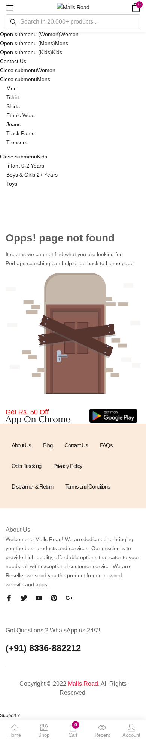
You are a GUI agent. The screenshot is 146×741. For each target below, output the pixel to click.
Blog (47, 445)
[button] (134, 7)
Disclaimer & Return (32, 486)
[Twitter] (24, 598)
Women (69, 34)
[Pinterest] (54, 598)
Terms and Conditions (87, 486)
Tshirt (12, 97)
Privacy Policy (68, 466)
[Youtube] (39, 598)
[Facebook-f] (9, 598)
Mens (61, 43)
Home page (120, 263)
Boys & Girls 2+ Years (32, 175)
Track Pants (20, 133)
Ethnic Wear (20, 115)
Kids (57, 52)
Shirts (13, 106)
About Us (21, 445)
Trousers (16, 142)
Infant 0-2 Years (25, 166)
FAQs (106, 445)
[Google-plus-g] (69, 598)
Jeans (13, 124)
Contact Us (13, 61)
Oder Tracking (26, 466)
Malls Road (83, 684)
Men (11, 88)
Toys (11, 184)
